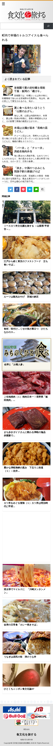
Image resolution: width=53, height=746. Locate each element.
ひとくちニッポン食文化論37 (19, 689)
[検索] (48, 26)
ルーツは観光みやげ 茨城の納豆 (21, 296)
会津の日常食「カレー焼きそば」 (21, 624)
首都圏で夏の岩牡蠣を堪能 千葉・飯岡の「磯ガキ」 (31, 89)
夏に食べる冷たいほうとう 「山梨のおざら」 (31, 109)
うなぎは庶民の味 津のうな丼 (20, 656)
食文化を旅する (26, 734)
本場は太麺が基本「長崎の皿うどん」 (31, 129)
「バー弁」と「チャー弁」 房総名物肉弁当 (31, 149)
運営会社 (26, 729)
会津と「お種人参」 (14, 364)
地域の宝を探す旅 (26, 740)
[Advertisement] (26, 537)
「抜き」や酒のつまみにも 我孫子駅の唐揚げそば (31, 169)
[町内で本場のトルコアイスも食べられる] (29, 189)
